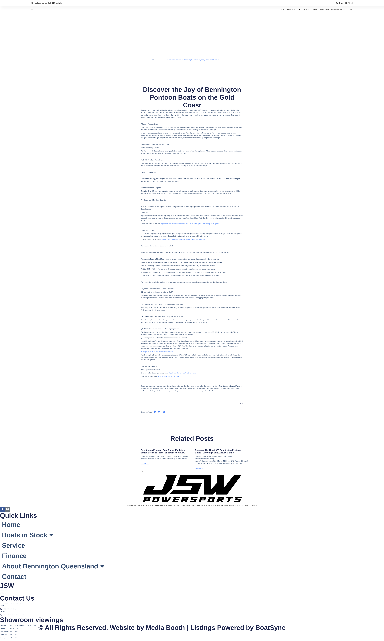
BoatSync (270, 627)
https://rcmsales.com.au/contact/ (169, 376)
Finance (314, 9)
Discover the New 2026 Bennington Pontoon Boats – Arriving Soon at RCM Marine (218, 451)
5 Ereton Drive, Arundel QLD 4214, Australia (46, 3)
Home (282, 9)
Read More (145, 464)
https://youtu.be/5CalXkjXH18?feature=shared (157, 352)
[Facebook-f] (2, 509)
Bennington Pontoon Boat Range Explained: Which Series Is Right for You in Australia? (163, 451)
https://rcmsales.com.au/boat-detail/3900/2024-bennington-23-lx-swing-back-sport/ (189, 224)
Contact (350, 9)
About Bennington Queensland (331, 9)
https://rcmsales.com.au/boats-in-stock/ (182, 373)
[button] (155, 412)
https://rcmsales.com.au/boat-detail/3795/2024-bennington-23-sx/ (183, 239)
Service (305, 9)
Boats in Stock (292, 9)
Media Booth (165, 627)
